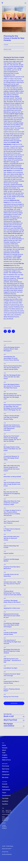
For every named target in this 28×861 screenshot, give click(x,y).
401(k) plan (14, 244)
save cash (21, 131)
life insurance (15, 168)
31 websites (10, 274)
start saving (10, 105)
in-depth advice (9, 301)
